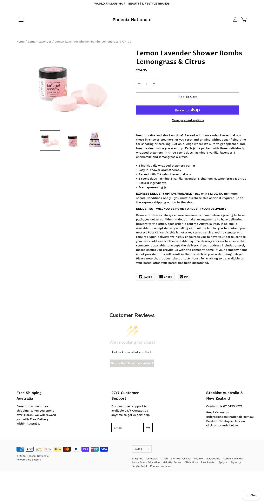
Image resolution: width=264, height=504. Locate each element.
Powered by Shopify (28, 459)
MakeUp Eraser (172, 462)
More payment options (188, 120)
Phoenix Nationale (132, 19)
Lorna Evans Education (146, 462)
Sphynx (223, 462)
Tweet (148, 276)
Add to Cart (187, 97)
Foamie (198, 458)
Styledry (236, 462)
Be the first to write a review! (132, 363)
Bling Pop (137, 458)
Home (20, 41)
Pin (186, 276)
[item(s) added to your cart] (244, 19)
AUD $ (138, 449)
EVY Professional (181, 458)
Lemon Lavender (39, 41)
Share (168, 276)
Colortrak (152, 458)
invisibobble (213, 458)
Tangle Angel (139, 466)
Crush (164, 458)
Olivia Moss (191, 462)
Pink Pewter (208, 462)
